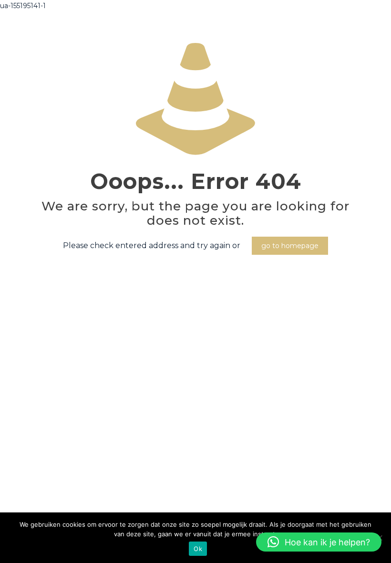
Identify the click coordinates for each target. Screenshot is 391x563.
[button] (318, 542)
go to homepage (290, 245)
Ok (198, 549)
